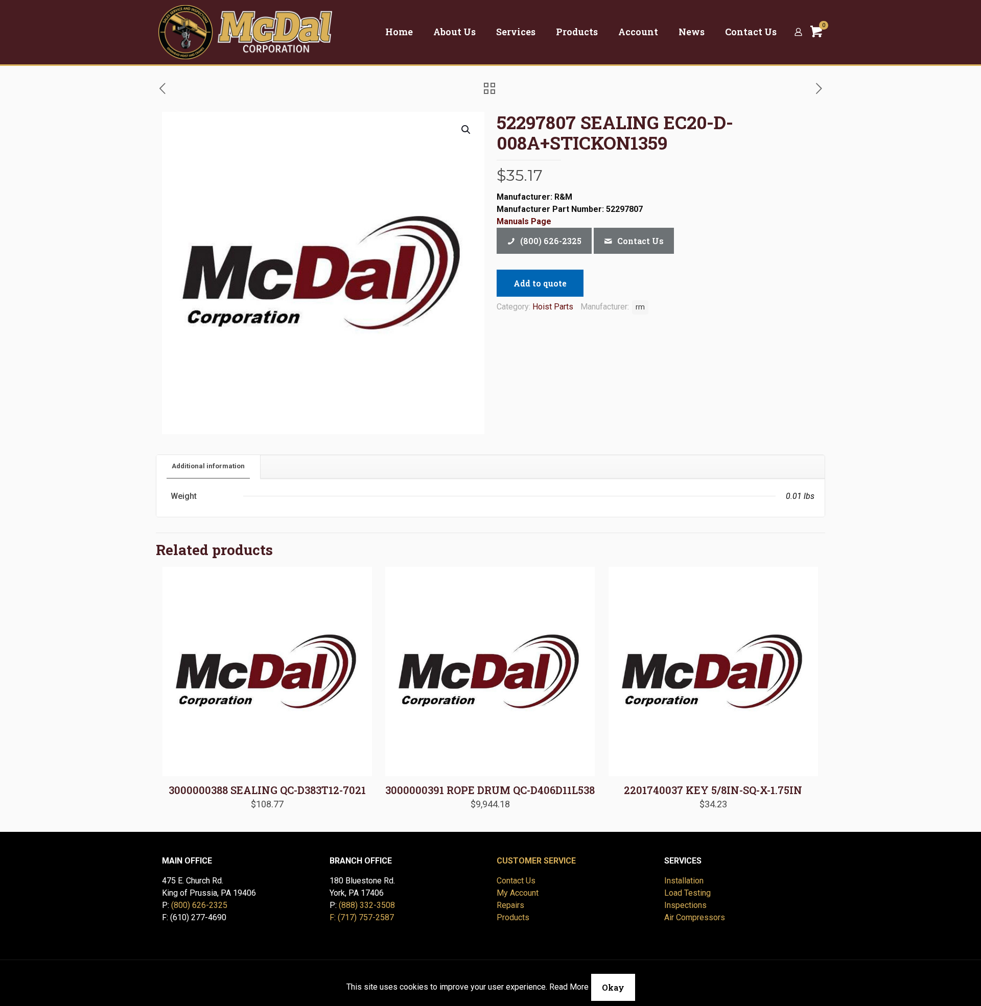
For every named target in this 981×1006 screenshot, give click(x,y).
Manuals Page (524, 221)
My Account (518, 893)
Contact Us (516, 880)
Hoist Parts (552, 307)
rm (640, 307)
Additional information (208, 466)
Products (513, 917)
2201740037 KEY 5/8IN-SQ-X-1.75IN (713, 790)
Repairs (510, 905)
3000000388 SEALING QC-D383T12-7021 (267, 790)
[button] (466, 129)
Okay (613, 987)
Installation (684, 880)
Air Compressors (694, 917)
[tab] (208, 466)
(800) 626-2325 (199, 905)
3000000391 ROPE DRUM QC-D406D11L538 (490, 790)
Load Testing (687, 893)
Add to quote (540, 283)
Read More (569, 987)
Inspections (685, 905)
